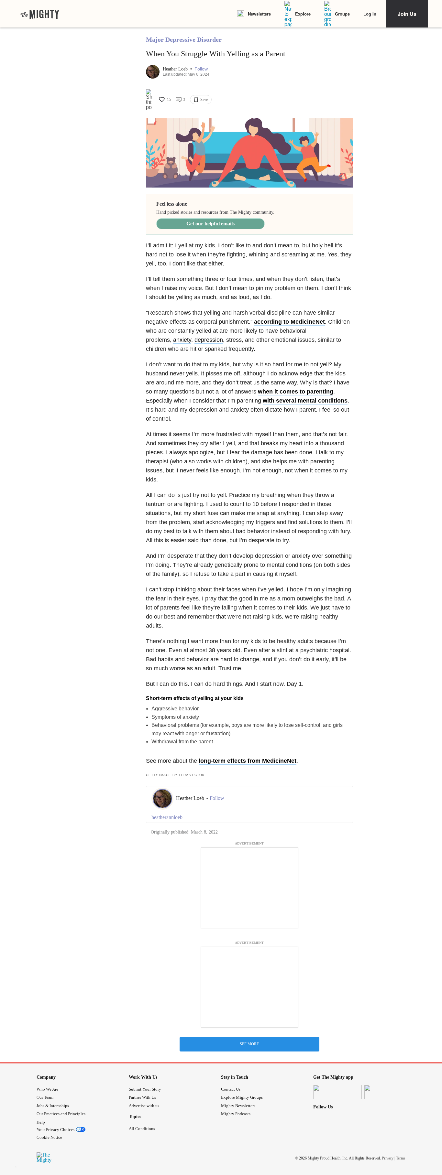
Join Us (407, 13)
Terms (400, 1158)
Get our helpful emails (210, 223)
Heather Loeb (176, 69)
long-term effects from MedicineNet (247, 761)
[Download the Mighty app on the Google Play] (388, 1092)
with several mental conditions (305, 400)
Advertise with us (144, 1105)
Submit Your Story (145, 1089)
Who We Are (47, 1089)
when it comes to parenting (295, 391)
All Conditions (142, 1128)
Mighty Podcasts (235, 1113)
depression (208, 340)
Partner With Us (142, 1097)
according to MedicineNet (289, 321)
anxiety (182, 340)
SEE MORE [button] (249, 1044)
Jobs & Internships (53, 1105)
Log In (369, 14)
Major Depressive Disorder (184, 39)
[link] (39, 13)
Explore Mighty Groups (242, 1097)
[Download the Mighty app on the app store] (337, 1092)
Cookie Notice (49, 1137)
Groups (342, 14)
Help (41, 1122)
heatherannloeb (166, 817)
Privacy (387, 1158)
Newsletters (259, 14)
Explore (303, 14)
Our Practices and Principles (61, 1113)
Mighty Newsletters (238, 1105)
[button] (201, 69)
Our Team (45, 1097)
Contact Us (230, 1089)
